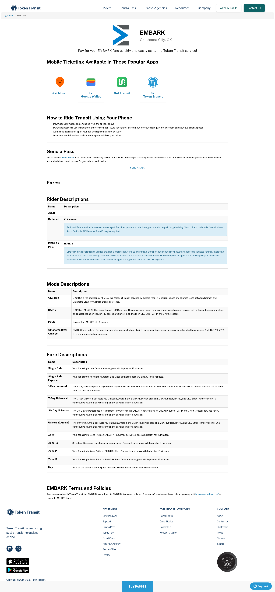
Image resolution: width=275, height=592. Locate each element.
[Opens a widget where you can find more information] (261, 586)
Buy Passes (137, 586)
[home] (26, 8)
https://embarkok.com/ (207, 494)
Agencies (8, 15)
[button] (108, 8)
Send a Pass (68, 157)
